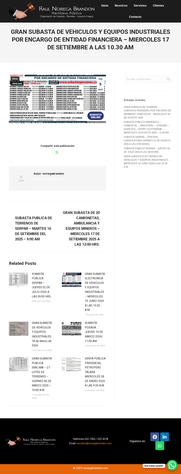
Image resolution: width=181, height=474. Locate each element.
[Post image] (18, 280)
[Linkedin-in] (164, 436)
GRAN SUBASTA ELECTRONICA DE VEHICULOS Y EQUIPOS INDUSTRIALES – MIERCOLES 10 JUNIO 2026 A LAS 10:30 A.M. (95, 292)
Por (59, 133)
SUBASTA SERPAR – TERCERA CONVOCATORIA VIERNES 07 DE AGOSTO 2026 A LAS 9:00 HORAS (147, 140)
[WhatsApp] (57, 152)
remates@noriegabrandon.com (94, 443)
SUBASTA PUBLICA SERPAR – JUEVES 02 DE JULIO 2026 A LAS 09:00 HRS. (41, 285)
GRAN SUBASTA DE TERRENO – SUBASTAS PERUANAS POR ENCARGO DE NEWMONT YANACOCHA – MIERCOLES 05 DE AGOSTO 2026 (147, 112)
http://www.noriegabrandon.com (50, 179)
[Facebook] (154, 436)
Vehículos (17, 83)
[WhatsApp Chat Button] (172, 465)
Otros (15, 79)
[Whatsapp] (159, 445)
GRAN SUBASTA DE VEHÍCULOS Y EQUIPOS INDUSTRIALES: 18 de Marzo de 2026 (42, 334)
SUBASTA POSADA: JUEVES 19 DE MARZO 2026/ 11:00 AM (94, 332)
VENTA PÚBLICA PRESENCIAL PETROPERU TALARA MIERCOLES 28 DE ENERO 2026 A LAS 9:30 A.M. (95, 372)
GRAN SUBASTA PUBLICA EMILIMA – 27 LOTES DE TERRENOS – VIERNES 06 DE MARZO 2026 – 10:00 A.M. (42, 374)
